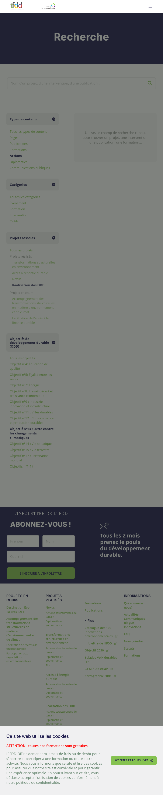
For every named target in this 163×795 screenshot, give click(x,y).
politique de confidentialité (37, 782)
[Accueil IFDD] (17, 6)
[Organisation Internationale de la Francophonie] (59, 6)
